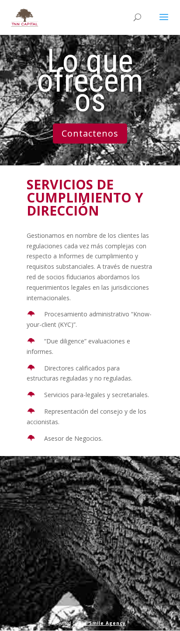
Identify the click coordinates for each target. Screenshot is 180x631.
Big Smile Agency (102, 623)
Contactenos (90, 133)
